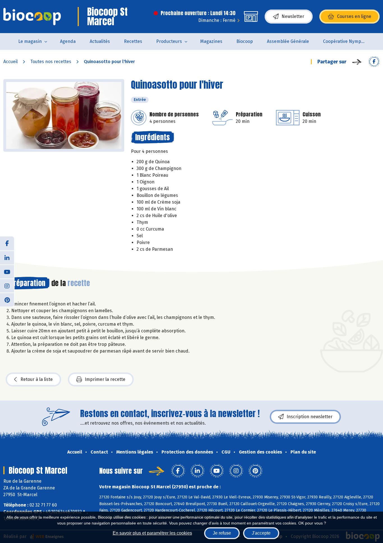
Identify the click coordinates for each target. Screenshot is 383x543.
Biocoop (244, 41)
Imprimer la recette (105, 379)
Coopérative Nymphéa (346, 41)
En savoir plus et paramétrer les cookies (152, 533)
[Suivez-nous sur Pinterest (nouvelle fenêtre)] (7, 300)
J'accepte (261, 533)
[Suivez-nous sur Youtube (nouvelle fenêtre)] (7, 271)
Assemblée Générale (288, 41)
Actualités (100, 41)
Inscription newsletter (310, 416)
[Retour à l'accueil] (32, 16)
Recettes (133, 41)
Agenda (68, 41)
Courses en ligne (354, 16)
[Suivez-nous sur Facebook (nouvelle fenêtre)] (7, 243)
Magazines (211, 41)
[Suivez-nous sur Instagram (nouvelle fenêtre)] (7, 286)
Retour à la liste (36, 379)
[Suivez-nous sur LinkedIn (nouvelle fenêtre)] (7, 257)
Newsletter (293, 16)
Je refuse (222, 533)
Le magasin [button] (30, 41)
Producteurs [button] (169, 41)
